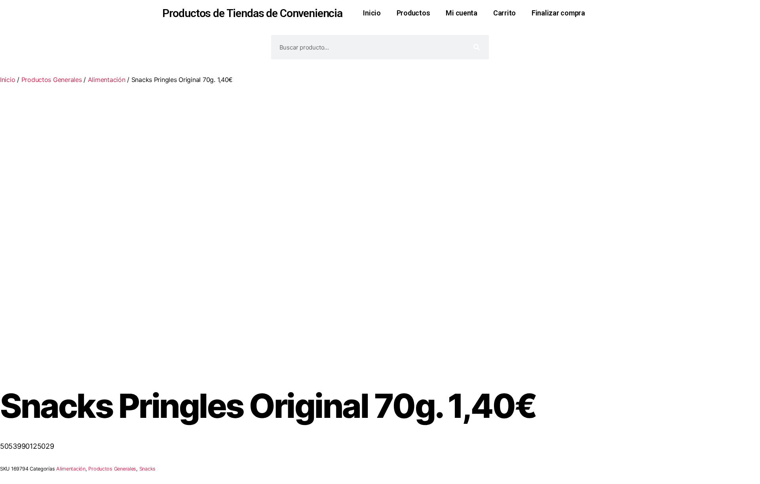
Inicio (371, 13)
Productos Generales (51, 80)
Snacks (147, 469)
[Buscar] (476, 47)
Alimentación (106, 80)
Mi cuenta (461, 13)
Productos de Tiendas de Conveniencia (252, 13)
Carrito (504, 13)
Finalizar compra (558, 13)
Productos (413, 13)
